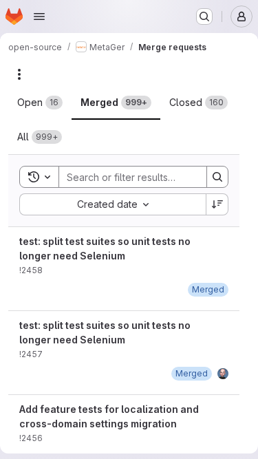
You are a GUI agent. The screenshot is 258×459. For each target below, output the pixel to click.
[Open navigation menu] (39, 17)
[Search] (217, 177)
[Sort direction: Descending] (217, 204)
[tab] (40, 102)
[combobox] (112, 204)
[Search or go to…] (204, 16)
